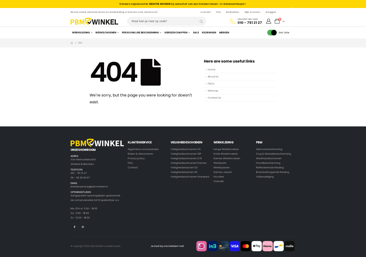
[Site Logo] (94, 21)
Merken (224, 32)
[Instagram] (82, 226)
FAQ (218, 12)
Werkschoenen (105, 32)
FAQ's (211, 83)
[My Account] (269, 21)
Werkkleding (81, 32)
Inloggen (271, 12)
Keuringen (209, 32)
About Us (213, 76)
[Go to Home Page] (72, 43)
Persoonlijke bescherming (140, 32)
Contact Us (214, 97)
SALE (196, 32)
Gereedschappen (175, 32)
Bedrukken (232, 12)
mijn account (252, 12)
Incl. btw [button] (284, 32)
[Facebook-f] (74, 226)
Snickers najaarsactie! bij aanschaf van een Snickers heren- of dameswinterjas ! (182, 4)
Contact (205, 12)
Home (211, 69)
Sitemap (213, 90)
